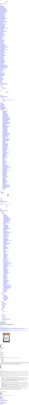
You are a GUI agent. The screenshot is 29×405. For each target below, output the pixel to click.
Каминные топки (5, 246)
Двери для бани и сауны (6, 276)
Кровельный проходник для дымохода (4, 330)
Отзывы (2, 359)
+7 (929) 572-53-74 (4, 83)
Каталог (3, 213)
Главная (1, 396)
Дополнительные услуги (6, 299)
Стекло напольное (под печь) (18, 330)
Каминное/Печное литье (6, 268)
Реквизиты (1, 398)
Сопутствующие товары (6, 289)
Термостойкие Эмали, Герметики (24, 330)
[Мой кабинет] (0, 203)
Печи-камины (5, 224)
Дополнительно (2, 361)
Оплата (2, 360)
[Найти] (0, 4)
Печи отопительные (6, 230)
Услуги (3, 294)
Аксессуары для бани (6, 279)
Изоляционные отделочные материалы (7, 285)
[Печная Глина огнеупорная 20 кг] (6, 343)
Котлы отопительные (6, 238)
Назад (4, 214)
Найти (0, 404)
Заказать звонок (4, 320)
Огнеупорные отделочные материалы (11, 330)
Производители (1, 397)
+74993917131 (3, 400)
